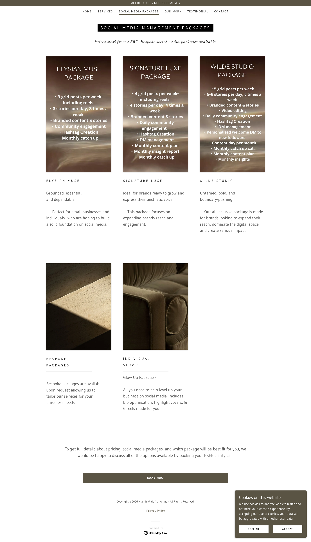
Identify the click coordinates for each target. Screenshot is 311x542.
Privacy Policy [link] (155, 511)
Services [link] (105, 11)
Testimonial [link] (197, 11)
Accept (287, 529)
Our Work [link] (173, 11)
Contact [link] (221, 11)
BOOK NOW (155, 478)
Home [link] (87, 11)
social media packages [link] (139, 11)
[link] (155, 533)
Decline (254, 529)
